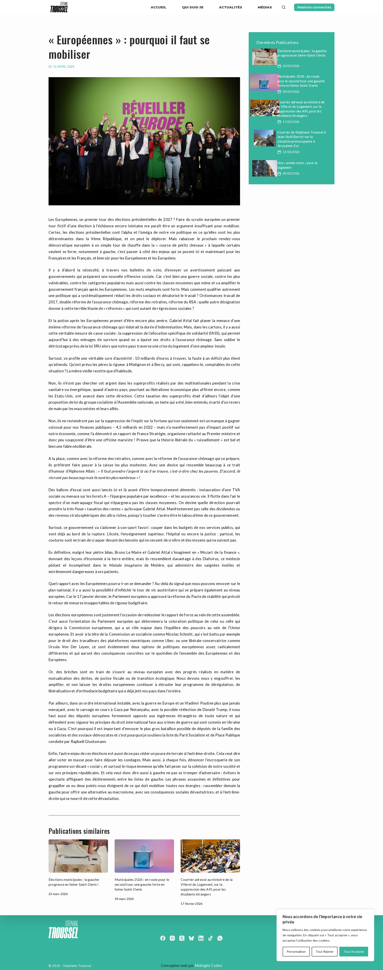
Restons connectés (314, 7)
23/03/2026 (291, 66)
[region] (325, 935)
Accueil (158, 7)
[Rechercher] (283, 7)
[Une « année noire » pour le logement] (264, 168)
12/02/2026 (291, 152)
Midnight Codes (208, 965)
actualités (230, 7)
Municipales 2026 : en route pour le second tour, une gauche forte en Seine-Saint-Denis (142, 884)
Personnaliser (296, 951)
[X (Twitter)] (181, 938)
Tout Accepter (354, 951)
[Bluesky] (191, 938)
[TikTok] (210, 938)
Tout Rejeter (325, 951)
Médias (265, 7)
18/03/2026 (291, 91)
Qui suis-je (192, 7)
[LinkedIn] (200, 938)
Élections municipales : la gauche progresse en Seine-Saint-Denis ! (301, 55)
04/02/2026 (291, 173)
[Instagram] (172, 938)
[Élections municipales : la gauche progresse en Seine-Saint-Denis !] (78, 856)
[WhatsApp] (220, 938)
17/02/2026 (291, 122)
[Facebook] (162, 938)
